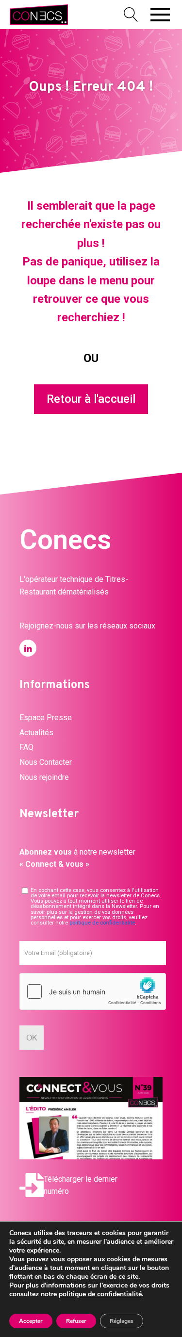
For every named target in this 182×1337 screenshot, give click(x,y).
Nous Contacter (45, 762)
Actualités (36, 732)
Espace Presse (45, 717)
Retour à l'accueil (91, 399)
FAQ (26, 747)
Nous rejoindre (44, 777)
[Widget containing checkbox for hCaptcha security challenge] (92, 991)
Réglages (121, 1321)
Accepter (31, 1321)
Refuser (76, 1321)
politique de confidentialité (102, 923)
